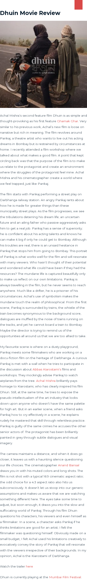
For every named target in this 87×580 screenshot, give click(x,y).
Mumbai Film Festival (65, 577)
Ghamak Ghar (67, 121)
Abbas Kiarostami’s (47, 369)
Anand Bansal (68, 465)
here (29, 566)
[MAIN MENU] (79, 5)
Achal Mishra (46, 380)
